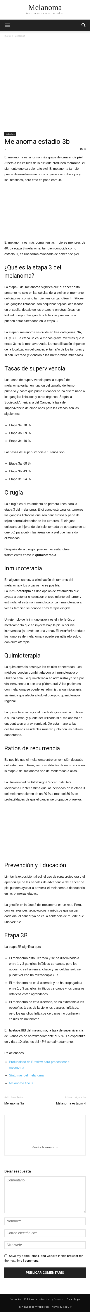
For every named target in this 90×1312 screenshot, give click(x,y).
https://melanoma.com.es (45, 1147)
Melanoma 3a (14, 1103)
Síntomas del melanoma (26, 1075)
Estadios (20, 36)
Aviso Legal (74, 1299)
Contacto (15, 1299)
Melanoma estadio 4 (71, 1103)
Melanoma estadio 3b (37, 141)
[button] (84, 25)
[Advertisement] (45, 85)
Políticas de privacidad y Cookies (43, 1299)
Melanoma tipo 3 (21, 1083)
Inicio (7, 36)
